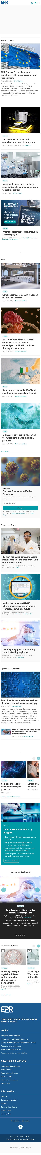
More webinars (6, 995)
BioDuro (3, 989)
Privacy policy (6, 1110)
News (5, 291)
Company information (9, 1100)
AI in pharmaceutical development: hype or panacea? (11, 786)
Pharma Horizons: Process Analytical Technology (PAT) (20, 233)
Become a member (11, 861)
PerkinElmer (20, 657)
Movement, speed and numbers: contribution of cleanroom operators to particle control (20, 187)
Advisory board (6, 1076)
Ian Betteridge (16, 706)
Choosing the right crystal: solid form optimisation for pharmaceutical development (10, 977)
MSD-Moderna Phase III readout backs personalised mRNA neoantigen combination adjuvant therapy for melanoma (18, 344)
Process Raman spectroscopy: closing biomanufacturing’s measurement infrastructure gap (26, 731)
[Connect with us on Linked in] (20, 1127)
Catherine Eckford (21, 301)
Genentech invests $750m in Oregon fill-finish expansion (20, 296)
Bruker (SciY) (27, 238)
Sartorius (28, 145)
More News (4, 451)
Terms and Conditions (18, 513)
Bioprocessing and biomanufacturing (14, 1039)
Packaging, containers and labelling (14, 1053)
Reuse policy (5, 1083)
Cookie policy (6, 1114)
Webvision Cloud (26, 1147)
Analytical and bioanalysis (10, 1036)
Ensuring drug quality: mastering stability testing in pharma (18, 651)
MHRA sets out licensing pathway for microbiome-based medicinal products (19, 437)
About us (4, 1096)
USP (17, 567)
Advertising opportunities (10, 1066)
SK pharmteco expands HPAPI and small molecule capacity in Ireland (19, 391)
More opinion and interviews (10, 797)
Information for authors (9, 1080)
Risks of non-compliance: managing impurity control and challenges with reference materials (20, 559)
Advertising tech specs (9, 1073)
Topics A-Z (14, 1137)
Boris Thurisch (18, 81)
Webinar (20, 906)
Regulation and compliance (11, 1046)
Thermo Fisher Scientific (24, 614)
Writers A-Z (24, 1137)
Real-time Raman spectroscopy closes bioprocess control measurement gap (20, 702)
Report (5, 228)
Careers (4, 1103)
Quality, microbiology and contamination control (18, 1043)
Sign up (19, 508)
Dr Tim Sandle (17, 193)
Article (5, 136)
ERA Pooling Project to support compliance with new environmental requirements (19, 75)
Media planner (6, 1070)
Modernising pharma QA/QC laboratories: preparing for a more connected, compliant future (19, 606)
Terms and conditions (9, 1107)
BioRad (29, 984)
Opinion (4, 780)
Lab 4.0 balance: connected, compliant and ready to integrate (18, 141)
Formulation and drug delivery (11, 1049)
